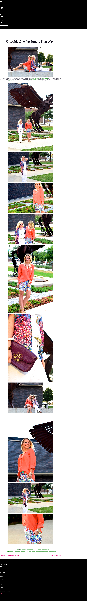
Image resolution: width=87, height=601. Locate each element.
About (1, 22)
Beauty (2, 7)
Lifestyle (2, 8)
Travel (2, 16)
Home (1, 3)
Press (1, 23)
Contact (2, 9)
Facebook (1, 576)
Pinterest (1, 579)
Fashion (2, 6)
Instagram (1, 574)
